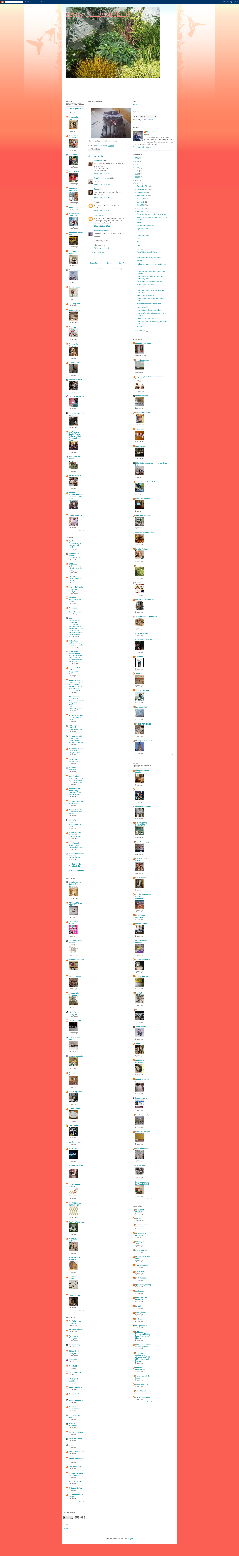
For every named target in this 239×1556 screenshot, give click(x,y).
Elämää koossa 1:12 (76, 1452)
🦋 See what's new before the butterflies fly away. (75, 568)
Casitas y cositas (75, 1020)
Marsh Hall (73, 759)
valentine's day (74, 803)
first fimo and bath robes (145, 226)
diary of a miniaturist (73, 821)
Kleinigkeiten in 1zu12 (143, 741)
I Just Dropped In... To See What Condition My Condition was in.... (76, 780)
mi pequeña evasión (73, 118)
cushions (140, 249)
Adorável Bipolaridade (140, 1368)
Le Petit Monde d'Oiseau (74, 1185)
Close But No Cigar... (76, 557)
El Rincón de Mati (75, 1488)
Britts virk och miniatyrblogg (74, 1352)
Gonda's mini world (142, 842)
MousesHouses (141, 1250)
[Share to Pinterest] (99, 149)
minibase (72, 768)
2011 (137, 183)
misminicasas (74, 1149)
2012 (137, 180)
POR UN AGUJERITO (143, 724)
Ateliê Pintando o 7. (76, 1142)
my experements (143, 235)
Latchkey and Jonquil (140, 1243)
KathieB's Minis (141, 924)
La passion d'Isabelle (73, 1277)
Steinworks (139, 1010)
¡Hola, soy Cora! (74, 753)
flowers (139, 222)
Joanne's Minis (74, 1109)
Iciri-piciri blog (74, 1344)
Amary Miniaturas (75, 380)
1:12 (136, 789)
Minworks (139, 657)
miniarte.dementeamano (144, 532)
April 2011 (141, 211)
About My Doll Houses (143, 343)
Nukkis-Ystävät (141, 446)
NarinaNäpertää (100, 231)
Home (109, 263)
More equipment (74, 857)
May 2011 (141, 208)
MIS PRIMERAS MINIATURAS (141, 824)
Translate (150, 120)
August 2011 (142, 199)
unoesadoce (73, 1359)
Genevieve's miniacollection (75, 137)
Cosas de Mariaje (141, 1098)
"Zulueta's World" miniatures (146, 616)
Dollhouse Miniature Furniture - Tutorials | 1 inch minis (76, 495)
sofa (138, 246)
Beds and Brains (74, 761)
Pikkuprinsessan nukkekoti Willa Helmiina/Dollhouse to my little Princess (76, 701)
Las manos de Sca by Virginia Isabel (142, 1183)
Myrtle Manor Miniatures (74, 1337)
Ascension (98, 161)
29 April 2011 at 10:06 (102, 184)
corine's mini (74, 843)
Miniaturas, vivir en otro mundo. (76, 750)
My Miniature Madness (74, 554)
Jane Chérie (73, 1125)
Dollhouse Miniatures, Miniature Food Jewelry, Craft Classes (143, 1335)
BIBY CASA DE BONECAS (141, 1299)
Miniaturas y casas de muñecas (142, 1226)
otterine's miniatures (73, 1013)
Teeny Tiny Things (142, 1027)
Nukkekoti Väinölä (76, 1329)
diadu (71, 1445)
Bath (138, 241)
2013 (137, 177)
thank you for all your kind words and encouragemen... (150, 278)
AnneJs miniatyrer (76, 1387)
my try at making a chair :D (146, 318)
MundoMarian (74, 171)
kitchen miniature (75, 515)
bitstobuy (138, 1218)
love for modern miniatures (75, 834)
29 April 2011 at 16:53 (102, 211)
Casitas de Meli (141, 707)
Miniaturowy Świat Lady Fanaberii (76, 1474)
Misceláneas (140, 1165)
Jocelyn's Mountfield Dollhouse (147, 482)
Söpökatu (139, 1043)
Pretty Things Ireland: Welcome (148, 252)
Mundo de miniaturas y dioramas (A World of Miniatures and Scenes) (142, 1357)
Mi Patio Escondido (76, 870)
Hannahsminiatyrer (76, 1400)
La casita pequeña (76, 1056)
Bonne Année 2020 (75, 730)
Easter (139, 238)
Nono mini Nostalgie (143, 515)
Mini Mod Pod (74, 1366)
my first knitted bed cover (146, 285)
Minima (138, 566)
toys (138, 232)
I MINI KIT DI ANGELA (73, 1380)
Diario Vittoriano (141, 396)
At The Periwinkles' (76, 715)
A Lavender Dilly (75, 1467)
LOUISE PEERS (75, 1372)
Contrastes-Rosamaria (73, 189)
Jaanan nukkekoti (75, 1295)
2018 (137, 161)
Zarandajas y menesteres (140, 916)
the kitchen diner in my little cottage (149, 258)
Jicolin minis (140, 429)
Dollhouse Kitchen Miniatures (142, 1080)
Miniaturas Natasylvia (73, 1074)
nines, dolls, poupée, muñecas (75, 652)
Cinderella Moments (143, 806)
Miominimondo (74, 270)
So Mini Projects (141, 549)
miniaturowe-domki (142, 499)
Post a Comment (97, 253)
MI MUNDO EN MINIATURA (74, 1259)
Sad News (72, 591)
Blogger (129, 1539)
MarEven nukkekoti (142, 959)
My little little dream (142, 976)
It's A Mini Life (140, 1278)
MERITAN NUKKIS (142, 633)
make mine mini (141, 1148)
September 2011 (143, 196)
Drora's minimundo (101, 178)
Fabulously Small (75, 1092)
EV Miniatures (74, 564)
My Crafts (138, 1319)
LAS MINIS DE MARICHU (144, 600)
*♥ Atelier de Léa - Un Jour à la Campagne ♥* (75, 884)
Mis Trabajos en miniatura (75, 1322)
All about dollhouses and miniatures (75, 620)
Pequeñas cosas (75, 810)
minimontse (139, 1291)
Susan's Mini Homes (74, 923)
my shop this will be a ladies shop (149, 304)
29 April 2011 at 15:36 (102, 197)
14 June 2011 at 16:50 (102, 226)
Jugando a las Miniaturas (74, 994)
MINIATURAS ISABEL (74, 1240)
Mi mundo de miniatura (144, 640)
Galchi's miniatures (142, 1397)
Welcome (140, 261)
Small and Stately (142, 1115)
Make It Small (140, 1391)
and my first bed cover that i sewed (149, 282)
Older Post (122, 263)
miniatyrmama (140, 1313)
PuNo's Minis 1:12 (75, 476)
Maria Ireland (151, 132)
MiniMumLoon (140, 878)
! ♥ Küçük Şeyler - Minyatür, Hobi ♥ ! (75, 865)
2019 (137, 158)
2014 (137, 174)
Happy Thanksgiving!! (76, 612)
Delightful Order (75, 1482)
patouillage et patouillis (74, 727)
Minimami (72, 327)
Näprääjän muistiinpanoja (74, 1408)
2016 (137, 168)
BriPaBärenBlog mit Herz (144, 583)
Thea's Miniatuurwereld (75, 542)
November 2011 (143, 189)
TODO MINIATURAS (76, 396)
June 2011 (141, 205)
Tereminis (72, 597)
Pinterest (136, 105)
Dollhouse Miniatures (73, 1425)
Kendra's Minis (74, 287)
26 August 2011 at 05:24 (102, 248)
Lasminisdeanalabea (143, 412)
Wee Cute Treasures (76, 1222)
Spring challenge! (75, 837)
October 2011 (142, 192)
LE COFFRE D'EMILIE (139, 1211)
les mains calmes (142, 360)
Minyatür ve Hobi (75, 736)
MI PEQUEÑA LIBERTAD (74, 215)
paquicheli (73, 155)
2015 (137, 171)
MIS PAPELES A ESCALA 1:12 (75, 1204)
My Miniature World (76, 959)
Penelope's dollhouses (73, 609)
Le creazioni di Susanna (141, 942)
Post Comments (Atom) (113, 269)
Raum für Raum (75, 976)
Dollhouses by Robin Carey (74, 790)
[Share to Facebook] (96, 149)
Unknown (97, 215)
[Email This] (89, 149)
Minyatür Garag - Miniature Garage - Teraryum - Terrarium (76, 740)
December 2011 (143, 186)
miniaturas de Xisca (142, 1132)
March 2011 (141, 331)
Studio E (138, 673)
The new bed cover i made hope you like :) (152, 214)
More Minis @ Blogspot (74, 252)
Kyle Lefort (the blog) (143, 1285)
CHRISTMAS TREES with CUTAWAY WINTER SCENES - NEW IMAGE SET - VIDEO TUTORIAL (76, 686)
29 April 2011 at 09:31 (102, 174)
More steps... (73, 770)
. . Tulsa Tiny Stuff (142, 690)
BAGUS (138, 1306)
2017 (137, 164)
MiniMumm (139, 1272)
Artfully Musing (74, 680)
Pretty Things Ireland (98, 14)
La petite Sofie (74, 363)
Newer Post (94, 263)
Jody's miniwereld (76, 1432)
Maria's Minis (140, 993)
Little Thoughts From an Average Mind (143, 1345)
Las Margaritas (74, 304)
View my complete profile (142, 147)
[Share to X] (94, 149)
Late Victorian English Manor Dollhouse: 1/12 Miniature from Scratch (75, 436)
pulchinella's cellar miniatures (76, 588)
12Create (72, 576)
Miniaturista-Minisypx (73, 345)
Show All (81, 530)
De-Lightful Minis (141, 1326)
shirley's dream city (76, 801)
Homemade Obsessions (139, 1061)
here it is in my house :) (145, 295)
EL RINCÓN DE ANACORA (141, 1234)
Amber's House (74, 310)
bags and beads (142, 229)
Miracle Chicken (75, 1394)
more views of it (142, 307)
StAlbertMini (73, 641)
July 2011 (141, 202)
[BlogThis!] (92, 149)
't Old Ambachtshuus (143, 1265)
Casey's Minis (74, 776)
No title (139, 327)
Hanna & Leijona (141, 1384)
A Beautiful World (75, 1439)
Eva (95, 189)
